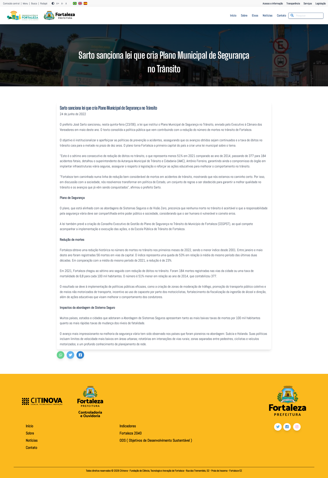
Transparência (293, 3)
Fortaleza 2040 (131, 433)
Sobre (244, 15)
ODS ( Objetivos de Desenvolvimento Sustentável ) (156, 440)
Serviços (308, 3)
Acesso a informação (273, 3)
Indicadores (128, 425)
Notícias (267, 15)
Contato (281, 15)
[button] (60, 355)
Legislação (320, 3)
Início (233, 15)
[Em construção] (74, 3)
